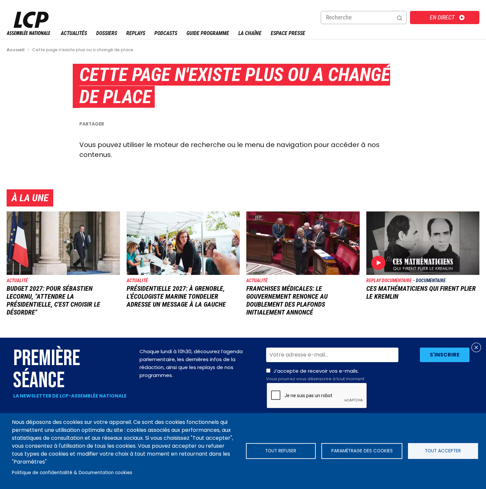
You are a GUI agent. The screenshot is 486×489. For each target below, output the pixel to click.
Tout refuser (280, 451)
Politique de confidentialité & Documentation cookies (72, 473)
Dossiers (106, 33)
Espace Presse (288, 33)
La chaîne (250, 33)
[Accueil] (28, 33)
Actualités (74, 33)
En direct (442, 17)
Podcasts (165, 33)
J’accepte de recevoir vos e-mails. (315, 374)
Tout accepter (443, 451)
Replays (135, 33)
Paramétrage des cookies (362, 451)
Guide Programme (207, 33)
